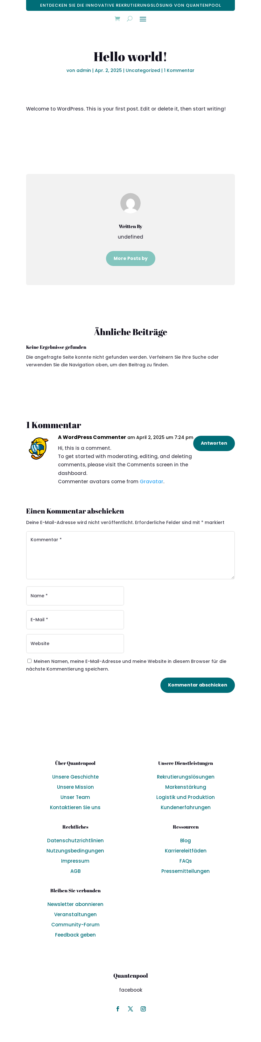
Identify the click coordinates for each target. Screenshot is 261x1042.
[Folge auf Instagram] (130, 1009)
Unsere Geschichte (75, 776)
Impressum (75, 861)
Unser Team (75, 797)
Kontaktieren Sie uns (75, 807)
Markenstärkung (185, 787)
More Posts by (131, 258)
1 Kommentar (179, 70)
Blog (185, 840)
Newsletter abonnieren (75, 904)
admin (83, 70)
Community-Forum (75, 924)
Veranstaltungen (75, 914)
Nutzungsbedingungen (75, 850)
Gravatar (151, 481)
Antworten (214, 443)
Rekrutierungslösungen (186, 776)
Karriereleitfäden (186, 850)
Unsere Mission (75, 787)
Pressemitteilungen (185, 871)
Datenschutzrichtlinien (75, 840)
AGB (75, 871)
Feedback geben (75, 934)
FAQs (186, 861)
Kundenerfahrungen (186, 807)
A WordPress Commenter (92, 437)
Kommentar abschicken (197, 685)
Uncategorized (143, 70)
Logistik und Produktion (185, 797)
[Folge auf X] (118, 1009)
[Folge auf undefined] (143, 1009)
